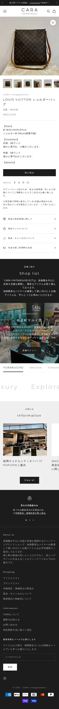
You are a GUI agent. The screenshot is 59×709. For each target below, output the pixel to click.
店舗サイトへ (29, 350)
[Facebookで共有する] (14, 182)
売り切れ (29, 172)
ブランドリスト (11, 583)
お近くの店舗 (30, 4)
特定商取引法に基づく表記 (17, 629)
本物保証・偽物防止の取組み (18, 588)
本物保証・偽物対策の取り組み (30, 513)
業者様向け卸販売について (17, 598)
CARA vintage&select (16, 94)
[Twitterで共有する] (19, 182)
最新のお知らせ (11, 619)
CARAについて (11, 614)
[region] (29, 505)
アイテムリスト (11, 578)
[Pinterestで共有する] (23, 182)
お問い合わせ (10, 624)
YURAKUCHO (13, 367)
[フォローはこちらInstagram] (4, 678)
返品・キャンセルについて (17, 593)
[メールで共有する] (28, 182)
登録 (10, 667)
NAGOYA (36, 367)
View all (29, 480)
